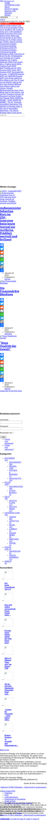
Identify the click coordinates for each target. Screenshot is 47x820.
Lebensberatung (11, 797)
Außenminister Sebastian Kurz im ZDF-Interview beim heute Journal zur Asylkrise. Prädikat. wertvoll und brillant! (10, 223)
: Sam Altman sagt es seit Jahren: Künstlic (10, 86)
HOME (7, 3)
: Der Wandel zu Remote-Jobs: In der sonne (11, 106)
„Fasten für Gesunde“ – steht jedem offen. (9, 715)
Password (4, 426)
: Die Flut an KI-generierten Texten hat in (11, 28)
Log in (2, 19)
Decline (6, 819)
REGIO (7, 15)
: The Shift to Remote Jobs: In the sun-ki (10, 111)
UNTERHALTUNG (12, 5)
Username (4, 420)
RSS (6, 795)
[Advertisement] (23, 141)
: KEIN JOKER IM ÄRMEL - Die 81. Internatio (11, 100)
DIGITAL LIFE (10, 11)
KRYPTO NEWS (11, 9)
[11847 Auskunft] (11, 191)
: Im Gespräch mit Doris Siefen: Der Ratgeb (12, 96)
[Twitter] (8, 249)
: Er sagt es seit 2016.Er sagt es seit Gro (12, 82)
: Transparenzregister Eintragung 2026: (9, 52)
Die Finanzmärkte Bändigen (9, 291)
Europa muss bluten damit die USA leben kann (8, 637)
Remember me (6, 433)
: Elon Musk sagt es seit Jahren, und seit (12, 92)
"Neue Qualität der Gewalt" (8, 346)
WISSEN (8, 13)
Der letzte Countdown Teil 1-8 (10, 586)
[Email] (8, 256)
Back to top (4, 750)
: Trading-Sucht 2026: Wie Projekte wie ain (11, 66)
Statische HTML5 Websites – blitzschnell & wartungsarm (23, 787)
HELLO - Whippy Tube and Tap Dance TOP (8, 663)
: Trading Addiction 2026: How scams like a (11, 61)
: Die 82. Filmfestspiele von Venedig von (12, 56)
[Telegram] (8, 263)
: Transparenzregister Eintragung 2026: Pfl (8, 46)
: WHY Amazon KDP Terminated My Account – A (11, 71)
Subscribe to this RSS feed (11, 391)
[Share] (8, 270)
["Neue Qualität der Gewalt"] (8, 338)
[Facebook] (8, 245)
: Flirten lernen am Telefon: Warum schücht (11, 40)
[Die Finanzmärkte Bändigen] (8, 283)
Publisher (8, 793)
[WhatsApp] (8, 259)
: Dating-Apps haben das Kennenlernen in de (11, 36)
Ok (1, 819)
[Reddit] (8, 252)
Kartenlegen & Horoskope (15, 799)
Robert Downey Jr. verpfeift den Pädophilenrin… (12, 740)
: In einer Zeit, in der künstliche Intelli (12, 32)
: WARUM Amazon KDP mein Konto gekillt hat (12, 76)
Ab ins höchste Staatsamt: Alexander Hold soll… (9, 689)
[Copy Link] (8, 267)
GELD (7, 7)
